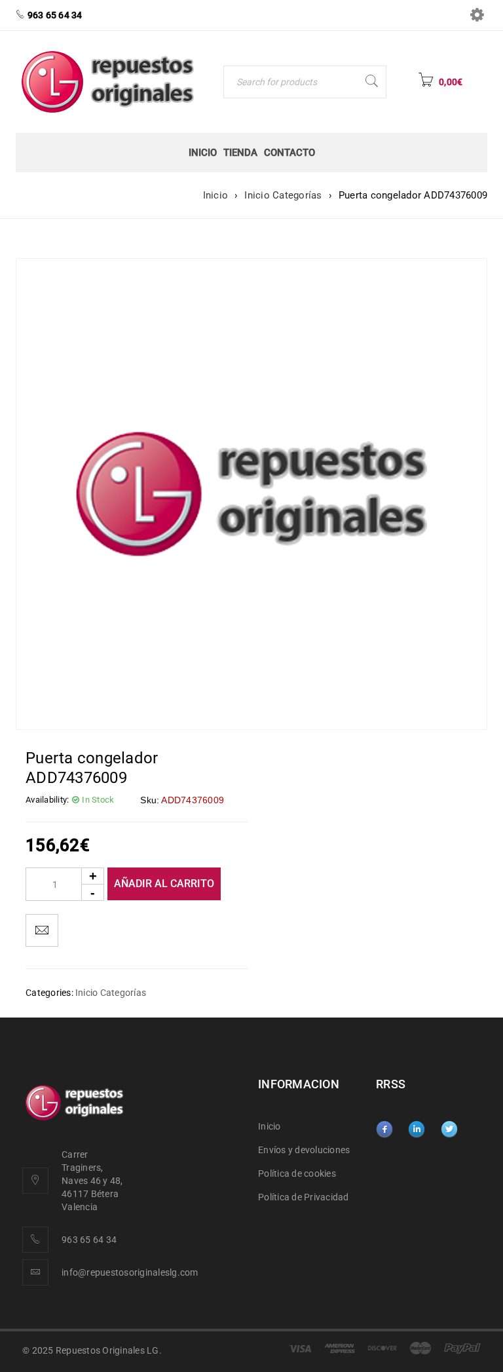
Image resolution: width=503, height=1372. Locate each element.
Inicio (216, 195)
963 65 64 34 (89, 1239)
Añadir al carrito (164, 883)
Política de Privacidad (303, 1197)
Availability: (47, 800)
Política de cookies (297, 1173)
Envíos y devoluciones (304, 1150)
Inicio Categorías (283, 195)
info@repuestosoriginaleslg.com (130, 1272)
